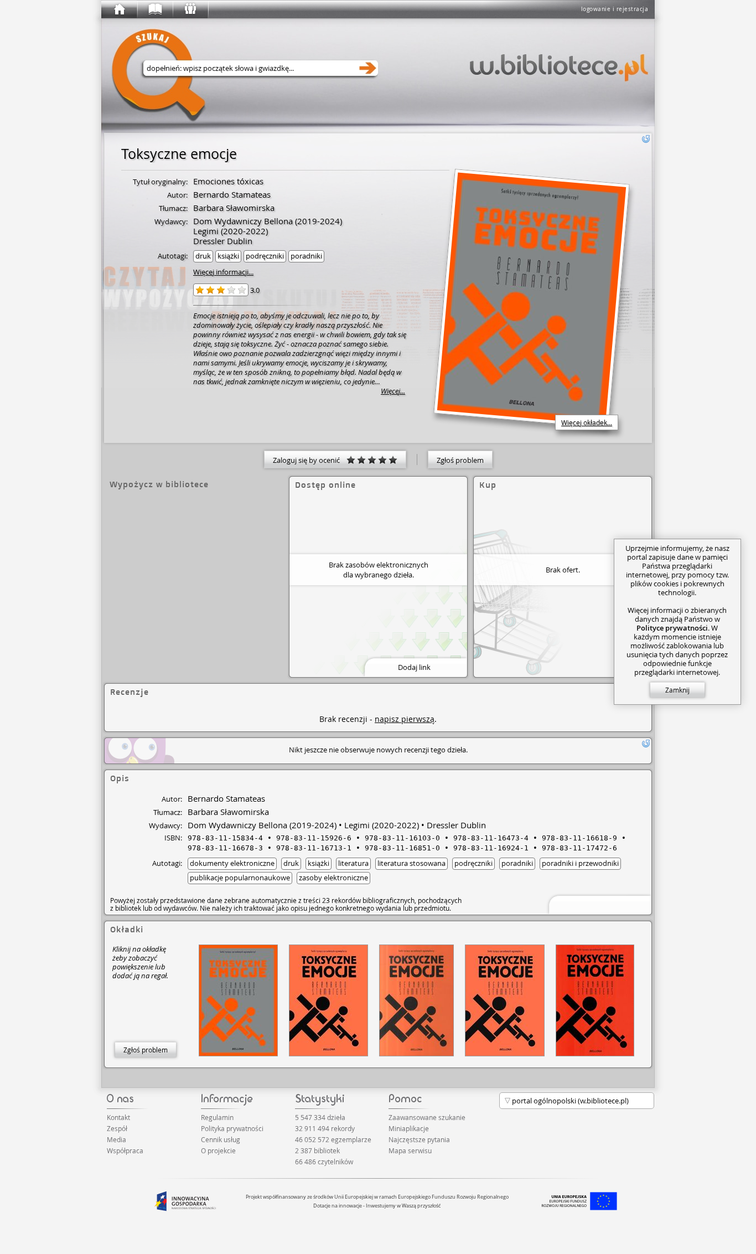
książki (228, 256)
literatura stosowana (411, 863)
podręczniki (265, 256)
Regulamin (217, 1117)
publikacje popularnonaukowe (240, 878)
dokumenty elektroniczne (232, 863)
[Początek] (119, 9)
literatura (353, 863)
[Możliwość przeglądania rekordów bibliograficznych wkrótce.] (598, 904)
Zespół (117, 1128)
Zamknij (677, 689)
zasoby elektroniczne (333, 878)
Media (116, 1139)
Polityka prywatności (232, 1128)
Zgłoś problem (460, 460)
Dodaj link (414, 667)
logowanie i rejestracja (615, 9)
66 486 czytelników (324, 1161)
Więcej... (393, 391)
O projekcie (218, 1150)
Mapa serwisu (410, 1150)
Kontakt (118, 1117)
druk (203, 256)
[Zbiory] (154, 9)
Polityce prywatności (672, 628)
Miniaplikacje (409, 1128)
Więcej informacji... (223, 272)
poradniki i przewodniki (580, 863)
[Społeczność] (190, 9)
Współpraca (125, 1150)
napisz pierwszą (404, 719)
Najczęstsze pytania (419, 1139)
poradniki (306, 256)
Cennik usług (220, 1139)
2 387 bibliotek (317, 1150)
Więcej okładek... (586, 422)
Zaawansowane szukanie (427, 1117)
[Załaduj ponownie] (645, 139)
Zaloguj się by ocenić (309, 460)
